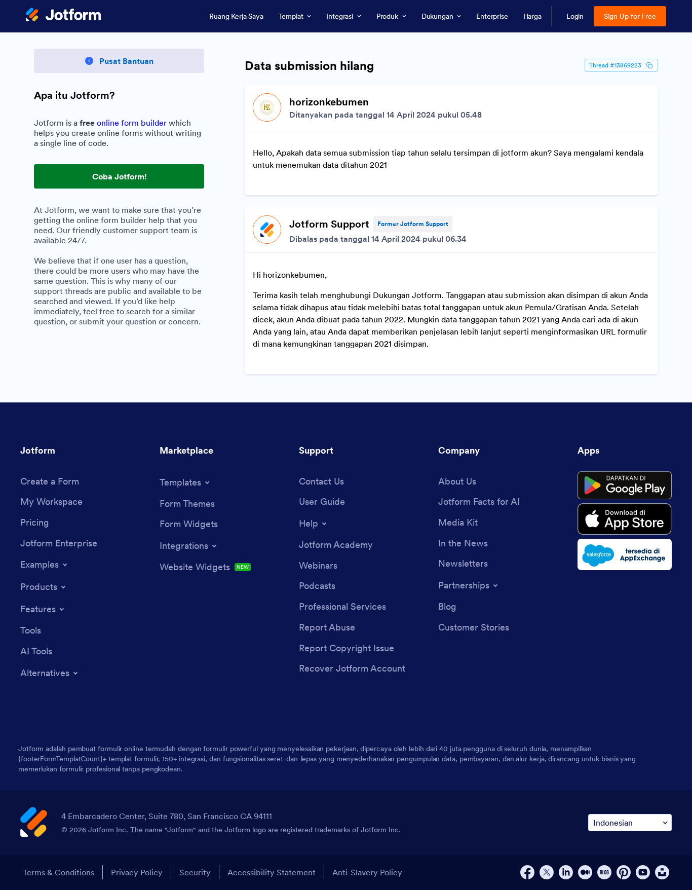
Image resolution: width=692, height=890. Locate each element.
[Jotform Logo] (63, 15)
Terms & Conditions (58, 872)
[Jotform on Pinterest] (624, 872)
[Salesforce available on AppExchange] (625, 554)
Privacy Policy (137, 872)
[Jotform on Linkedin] (566, 872)
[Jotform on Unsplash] (662, 872)
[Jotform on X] (547, 872)
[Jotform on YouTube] (643, 872)
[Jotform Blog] (604, 872)
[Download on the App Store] (625, 519)
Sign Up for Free (630, 16)
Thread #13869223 (615, 65)
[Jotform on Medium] (585, 872)
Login (575, 16)
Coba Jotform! (119, 176)
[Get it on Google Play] (625, 485)
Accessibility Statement (271, 872)
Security (195, 872)
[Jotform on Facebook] (527, 872)
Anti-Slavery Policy (367, 872)
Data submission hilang (309, 66)
